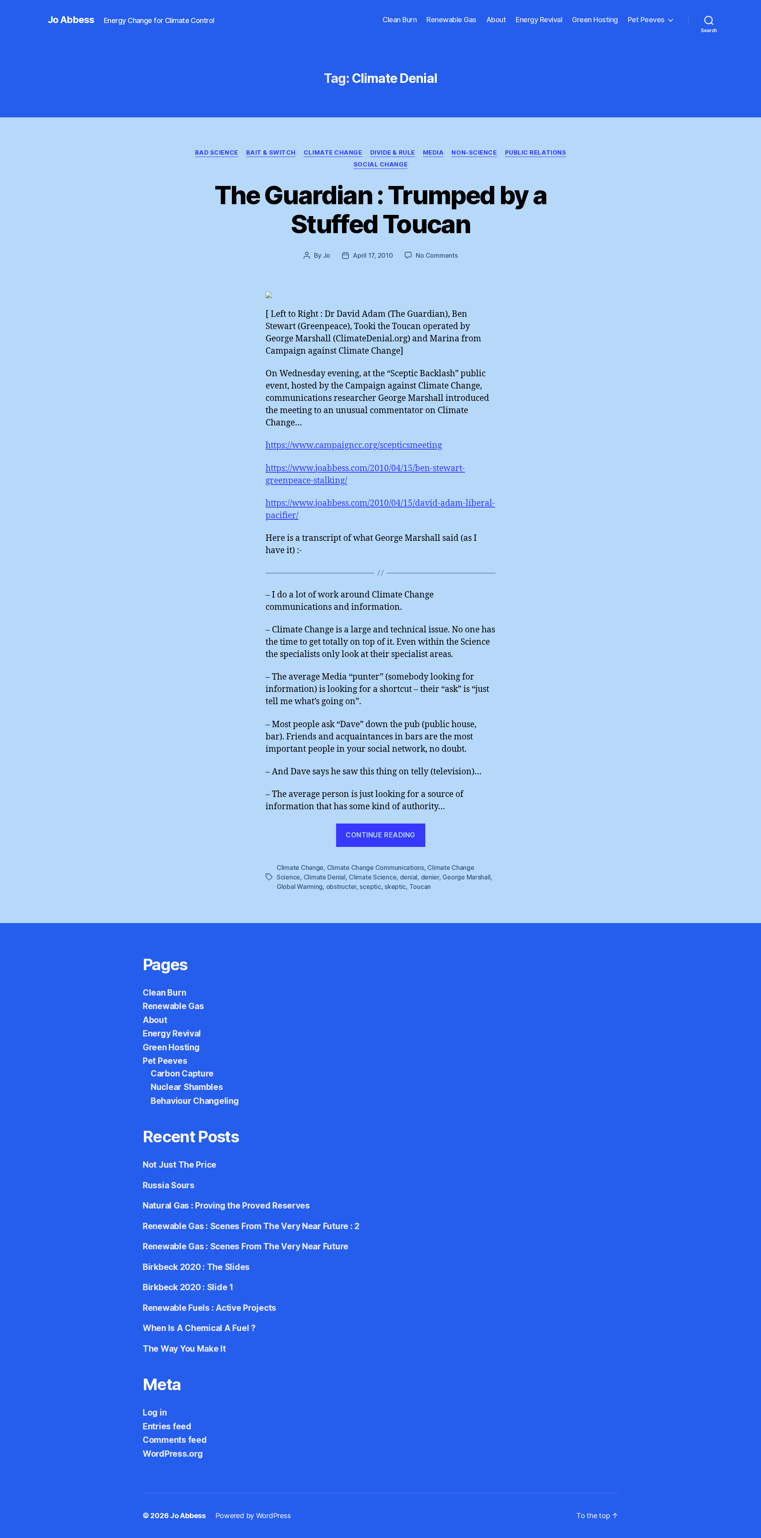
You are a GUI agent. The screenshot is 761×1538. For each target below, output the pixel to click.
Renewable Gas (451, 19)
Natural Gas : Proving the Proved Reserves (226, 1205)
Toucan (420, 887)
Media (433, 152)
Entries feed (167, 1426)
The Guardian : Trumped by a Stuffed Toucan (380, 209)
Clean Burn (399, 19)
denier (430, 877)
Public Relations (535, 152)
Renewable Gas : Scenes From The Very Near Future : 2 (251, 1226)
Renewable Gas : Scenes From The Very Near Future (245, 1246)
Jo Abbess (71, 20)
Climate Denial (325, 877)
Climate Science (372, 877)
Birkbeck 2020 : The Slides (196, 1267)
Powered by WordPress (253, 1515)
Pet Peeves (646, 19)
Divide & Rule (392, 152)
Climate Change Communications (375, 867)
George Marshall (466, 877)
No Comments (436, 255)
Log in (154, 1412)
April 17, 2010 (373, 255)
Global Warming (300, 887)
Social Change (380, 164)
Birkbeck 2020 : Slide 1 (188, 1287)
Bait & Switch (271, 152)
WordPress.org (173, 1454)
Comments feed (175, 1440)
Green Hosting (595, 19)
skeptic (395, 887)
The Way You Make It (184, 1349)
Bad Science (216, 152)
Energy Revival (539, 19)
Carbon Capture (182, 1073)
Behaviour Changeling (195, 1101)
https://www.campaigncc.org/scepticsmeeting (354, 445)
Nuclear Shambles (187, 1087)
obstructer (341, 887)
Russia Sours (169, 1185)
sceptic (370, 887)
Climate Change (333, 152)
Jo (326, 255)
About (496, 19)
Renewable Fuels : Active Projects (209, 1308)
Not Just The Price (179, 1165)
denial (408, 877)
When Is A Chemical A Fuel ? (199, 1328)
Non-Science (474, 152)
